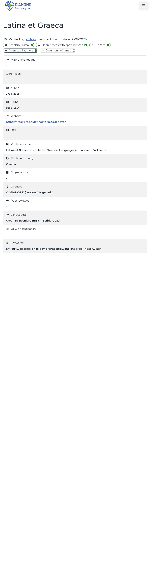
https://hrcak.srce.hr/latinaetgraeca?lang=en (36, 122)
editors (31, 39)
